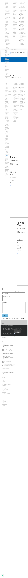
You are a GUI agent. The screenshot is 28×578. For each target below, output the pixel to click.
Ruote (14, 120)
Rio (13, 13)
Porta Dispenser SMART (22, 94)
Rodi (6, 110)
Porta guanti (22, 105)
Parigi (6, 3)
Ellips (6, 163)
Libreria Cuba (22, 88)
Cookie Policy (17, 332)
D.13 (6, 160)
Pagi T (6, 138)
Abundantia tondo (8, 92)
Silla (21, 24)
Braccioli (15, 113)
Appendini (15, 84)
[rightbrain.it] (17, 333)
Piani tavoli (6, 85)
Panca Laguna (22, 31)
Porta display (22, 108)
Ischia (6, 9)
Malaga (7, 40)
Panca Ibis (23, 33)
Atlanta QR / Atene (7, 130)
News (3, 405)
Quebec (7, 37)
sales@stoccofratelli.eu (9, 365)
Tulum (6, 158)
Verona (14, 6)
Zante (6, 102)
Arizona (22, 17)
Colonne (15, 101)
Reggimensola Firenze (16, 95)
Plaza (6, 98)
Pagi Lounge (22, 27)
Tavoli (6, 83)
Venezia (7, 39)
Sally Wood (6, 26)
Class (6, 108)
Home (3, 183)
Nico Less (7, 10)
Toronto (15, 20)
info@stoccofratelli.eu (8, 350)
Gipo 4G (7, 55)
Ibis (6, 70)
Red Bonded (7, 33)
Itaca (6, 99)
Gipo (6, 134)
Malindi (7, 169)
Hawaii (6, 159)
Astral (6, 36)
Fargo (6, 35)
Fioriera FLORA (15, 89)
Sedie (6, 2)
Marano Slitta (7, 46)
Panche (22, 29)
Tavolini (7, 149)
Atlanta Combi (7, 126)
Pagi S (14, 36)
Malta (6, 29)
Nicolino (15, 22)
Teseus (7, 88)
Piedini (14, 116)
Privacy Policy (17, 331)
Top (6, 50)
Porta (6, 151)
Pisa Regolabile (15, 9)
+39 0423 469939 (7, 361)
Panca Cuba (22, 38)
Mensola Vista (15, 92)
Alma (6, 30)
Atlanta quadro (7, 147)
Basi (14, 99)
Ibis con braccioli (7, 72)
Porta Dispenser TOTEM (22, 102)
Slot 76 (14, 21)
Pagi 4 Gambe (7, 64)
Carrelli (14, 114)
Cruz (6, 156)
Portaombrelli (16, 86)
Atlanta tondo (7, 144)
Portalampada (16, 87)
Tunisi (6, 41)
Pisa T (6, 118)
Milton (14, 14)
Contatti (4, 404)
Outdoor (22, 40)
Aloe (21, 4)
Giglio (6, 90)
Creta (6, 97)
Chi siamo (4, 400)
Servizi (4, 401)
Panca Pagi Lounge (22, 43)
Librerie (22, 83)
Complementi (16, 83)
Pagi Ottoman (7, 173)
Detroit (14, 25)
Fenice (6, 7)
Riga (6, 109)
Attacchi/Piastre (17, 105)
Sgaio (14, 4)
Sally (6, 28)
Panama (15, 18)
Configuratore (5, 402)
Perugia (15, 15)
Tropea (7, 21)
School (7, 52)
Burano (7, 117)
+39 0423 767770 (7, 349)
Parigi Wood (6, 5)
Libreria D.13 (22, 85)
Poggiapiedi (16, 97)
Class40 (7, 103)
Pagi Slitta (7, 62)
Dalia (6, 74)
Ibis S (14, 35)
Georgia (22, 18)
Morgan (22, 20)
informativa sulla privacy (18, 318)
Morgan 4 (22, 21)
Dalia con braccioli (7, 76)
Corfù (6, 101)
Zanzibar (7, 167)
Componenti (16, 98)
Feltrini (14, 121)
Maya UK (7, 152)
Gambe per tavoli (15, 107)
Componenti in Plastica (16, 118)
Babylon (7, 105)
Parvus (6, 87)
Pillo (14, 17)
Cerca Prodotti (13, 49)
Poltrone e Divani (22, 2)
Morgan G (22, 22)
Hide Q (6, 116)
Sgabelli (15, 2)
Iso (6, 51)
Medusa (7, 61)
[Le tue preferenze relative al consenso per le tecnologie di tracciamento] (2, 575)
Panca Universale (23, 35)
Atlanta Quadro (7, 121)
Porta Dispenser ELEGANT (22, 98)
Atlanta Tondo (7, 123)
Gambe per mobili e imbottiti (15, 111)
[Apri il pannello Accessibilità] (14, 336)
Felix (14, 7)
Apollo (6, 106)
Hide (6, 114)
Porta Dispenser (22, 90)
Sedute (14, 3)
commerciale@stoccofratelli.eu (9, 364)
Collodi (7, 11)
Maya (6, 170)
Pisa (14, 11)
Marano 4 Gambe (7, 44)
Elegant (7, 154)
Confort (7, 48)
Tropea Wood (7, 23)
